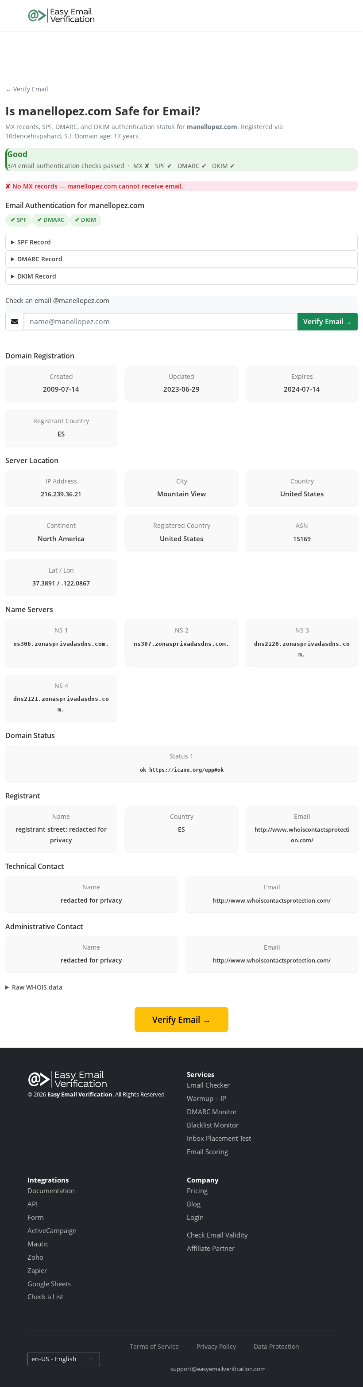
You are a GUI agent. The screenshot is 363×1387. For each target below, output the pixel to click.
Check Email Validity (217, 1234)
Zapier (37, 1270)
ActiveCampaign (52, 1230)
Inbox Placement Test (219, 1138)
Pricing (197, 1190)
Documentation (51, 1190)
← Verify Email (26, 89)
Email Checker (208, 1085)
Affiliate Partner (211, 1248)
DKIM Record (36, 276)
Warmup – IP (206, 1098)
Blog (194, 1203)
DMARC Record (39, 259)
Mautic (37, 1243)
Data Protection (276, 1346)
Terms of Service (154, 1346)
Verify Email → (327, 321)
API (32, 1203)
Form (35, 1217)
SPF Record (34, 242)
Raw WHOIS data (37, 987)
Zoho (35, 1257)
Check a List (45, 1296)
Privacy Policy (216, 1346)
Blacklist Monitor (213, 1124)
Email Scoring (207, 1151)
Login (195, 1217)
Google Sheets (49, 1283)
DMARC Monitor (212, 1111)
